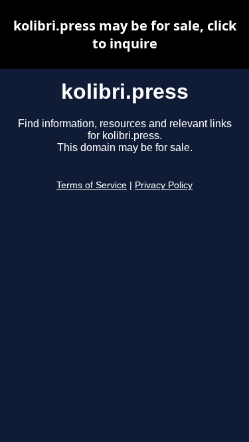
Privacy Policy (164, 185)
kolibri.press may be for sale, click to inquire (124, 34)
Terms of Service (91, 185)
